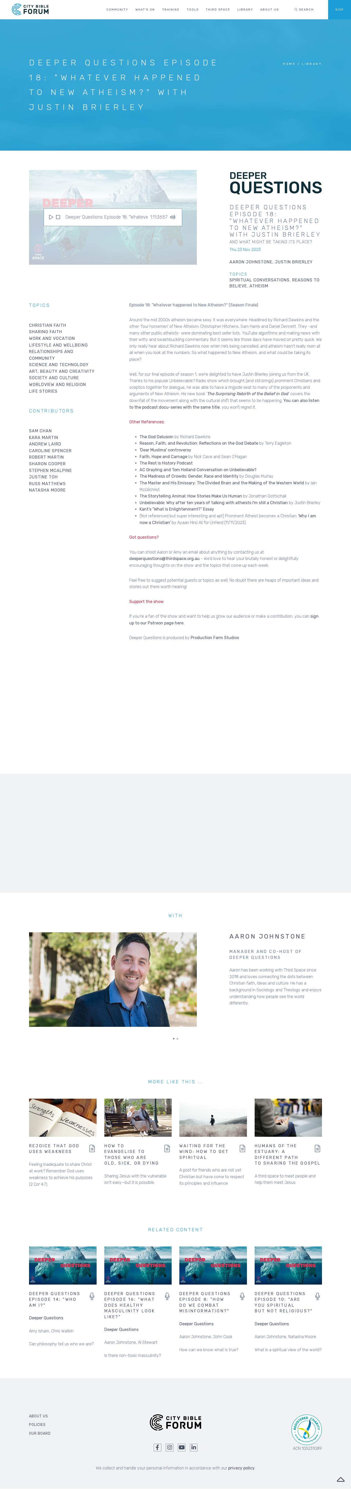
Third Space (218, 9)
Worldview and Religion (57, 384)
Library (245, 9)
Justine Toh (43, 477)
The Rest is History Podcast (166, 463)
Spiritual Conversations (259, 280)
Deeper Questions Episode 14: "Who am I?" (54, 1299)
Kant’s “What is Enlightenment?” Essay (177, 509)
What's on (145, 9)
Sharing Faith (45, 331)
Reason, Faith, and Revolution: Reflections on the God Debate (199, 443)
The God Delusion (156, 436)
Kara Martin (43, 437)
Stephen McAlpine (50, 470)
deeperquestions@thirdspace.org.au (164, 558)
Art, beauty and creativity (62, 371)
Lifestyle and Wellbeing (58, 345)
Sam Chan (40, 430)
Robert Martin (46, 457)
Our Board (40, 1433)
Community (117, 9)
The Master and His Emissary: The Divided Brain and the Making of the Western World (222, 482)
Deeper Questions (46, 1317)
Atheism (259, 285)
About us (269, 9)
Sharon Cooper (47, 463)
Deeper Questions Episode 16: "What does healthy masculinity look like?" (130, 1305)
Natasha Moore (47, 490)
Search (306, 9)
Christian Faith (47, 325)
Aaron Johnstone (267, 936)
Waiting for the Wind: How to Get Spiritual (204, 1151)
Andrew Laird (45, 444)
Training (171, 9)
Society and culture (54, 377)
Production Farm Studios (215, 637)
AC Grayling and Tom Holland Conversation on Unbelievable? (198, 469)
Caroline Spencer (50, 450)
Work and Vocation (52, 338)
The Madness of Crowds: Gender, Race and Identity (189, 476)
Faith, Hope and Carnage (163, 456)
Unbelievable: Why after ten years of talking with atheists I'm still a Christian (214, 502)
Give (339, 9)
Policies (37, 1425)
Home (289, 64)
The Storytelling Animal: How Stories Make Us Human (191, 496)
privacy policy (241, 1468)
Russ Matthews (47, 483)
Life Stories (43, 391)
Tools (193, 9)
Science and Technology (59, 364)
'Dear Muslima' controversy (165, 449)
